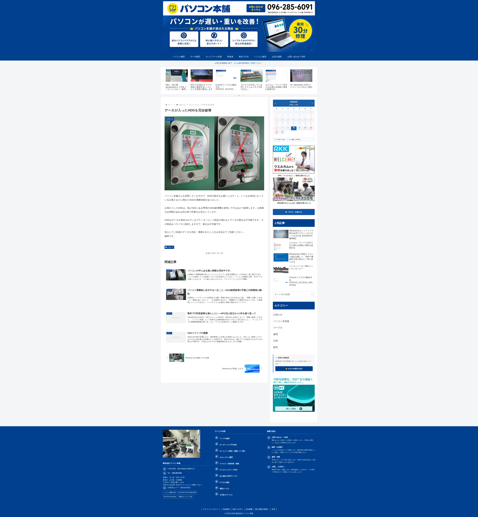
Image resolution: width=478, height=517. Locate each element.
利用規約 (226, 509)
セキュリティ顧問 (226, 457)
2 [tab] (239, 95)
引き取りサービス (226, 495)
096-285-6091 (177, 473)
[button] (312, 294)
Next (315, 80)
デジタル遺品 (224, 482)
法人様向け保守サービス (229, 476)
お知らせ (170, 247)
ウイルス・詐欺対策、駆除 (229, 464)
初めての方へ (238, 509)
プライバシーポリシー (211, 509)
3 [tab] (242, 95)
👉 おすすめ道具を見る (294, 369)
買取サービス (224, 489)
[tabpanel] (176, 80)
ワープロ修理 (224, 438)
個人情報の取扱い (262, 509)
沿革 (273, 509)
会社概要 (249, 509)
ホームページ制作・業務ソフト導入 (233, 451)
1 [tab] (235, 95)
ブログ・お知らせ (295, 212)
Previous (162, 80)
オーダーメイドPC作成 (228, 445)
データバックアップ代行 (229, 470)
